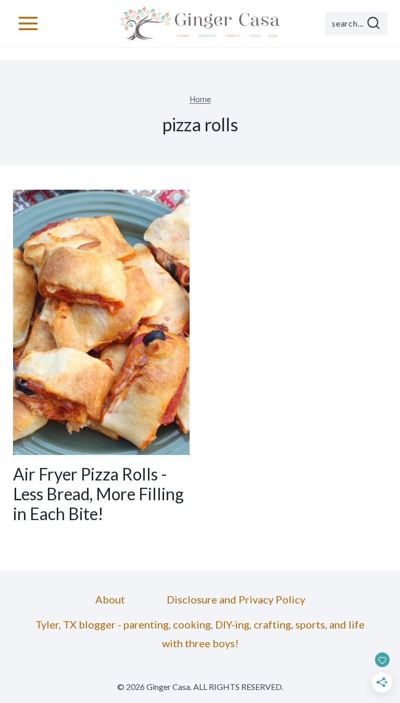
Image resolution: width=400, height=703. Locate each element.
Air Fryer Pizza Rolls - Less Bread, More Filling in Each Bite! (98, 494)
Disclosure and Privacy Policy (236, 599)
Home (200, 99)
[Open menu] (28, 23)
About (110, 599)
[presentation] (101, 322)
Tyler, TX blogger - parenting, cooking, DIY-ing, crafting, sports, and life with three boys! (200, 633)
